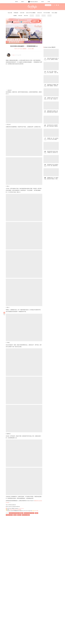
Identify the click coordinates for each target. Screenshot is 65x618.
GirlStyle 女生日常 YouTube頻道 (15, 509)
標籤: (7, 513)
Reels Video (26, 15)
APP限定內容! (16, 12)
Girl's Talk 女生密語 (47, 12)
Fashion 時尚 (22, 12)
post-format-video (29, 513)
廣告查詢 (42, 1)
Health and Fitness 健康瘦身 (30, 12)
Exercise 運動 (31, 48)
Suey (14, 54)
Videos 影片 (20, 15)
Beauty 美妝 (10, 12)
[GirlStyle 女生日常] (32, 7)
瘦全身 (19, 514)
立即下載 (36, 510)
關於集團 (16, 1)
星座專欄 (15, 15)
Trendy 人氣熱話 (54, 12)
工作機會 (48, 1)
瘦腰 (36, 513)
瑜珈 (15, 514)
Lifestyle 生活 (39, 12)
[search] (52, 5)
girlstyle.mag (21, 508)
